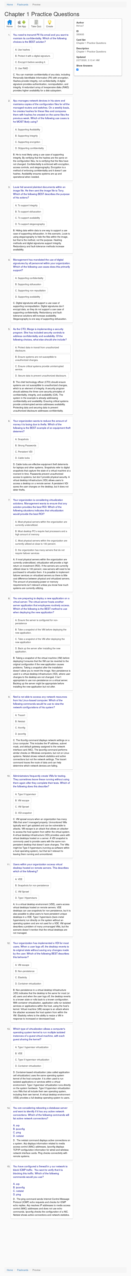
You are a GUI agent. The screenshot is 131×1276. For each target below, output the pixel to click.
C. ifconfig (20, 727)
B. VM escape (22, 800)
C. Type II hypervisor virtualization (32, 1059)
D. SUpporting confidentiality (29, 148)
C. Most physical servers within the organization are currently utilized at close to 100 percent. (41, 542)
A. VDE (18, 879)
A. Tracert (20, 715)
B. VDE (18, 1053)
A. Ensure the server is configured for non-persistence (36, 621)
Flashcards (22, 4)
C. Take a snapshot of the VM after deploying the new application (40, 640)
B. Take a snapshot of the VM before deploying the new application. (40, 631)
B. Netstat (20, 721)
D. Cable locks (22, 457)
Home (10, 4)
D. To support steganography (30, 224)
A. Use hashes (22, 49)
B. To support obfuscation (28, 211)
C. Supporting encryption (27, 141)
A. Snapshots (22, 439)
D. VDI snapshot (23, 812)
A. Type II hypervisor (25, 794)
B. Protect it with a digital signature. (33, 55)
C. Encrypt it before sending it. (30, 62)
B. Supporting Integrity (26, 135)
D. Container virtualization (28, 983)
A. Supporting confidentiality (29, 278)
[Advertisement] (100, 107)
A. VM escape (22, 964)
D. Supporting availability (27, 296)
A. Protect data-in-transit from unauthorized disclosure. (37, 349)
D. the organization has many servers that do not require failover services (40, 551)
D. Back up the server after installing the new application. (37, 650)
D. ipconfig (20, 733)
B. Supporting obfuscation (28, 284)
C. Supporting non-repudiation (30, 290)
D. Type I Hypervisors (26, 897)
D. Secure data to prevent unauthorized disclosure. (41, 375)
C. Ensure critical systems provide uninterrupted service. (39, 368)
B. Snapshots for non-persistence (32, 885)
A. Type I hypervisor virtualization (32, 1047)
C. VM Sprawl (22, 806)
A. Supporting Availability (27, 129)
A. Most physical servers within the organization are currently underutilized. (41, 523)
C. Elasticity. (21, 977)
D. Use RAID (21, 68)
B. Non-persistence (25, 971)
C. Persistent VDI (23, 451)
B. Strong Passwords (25, 445)
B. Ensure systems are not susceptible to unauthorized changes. (35, 358)
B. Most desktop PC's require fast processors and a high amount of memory (41, 533)
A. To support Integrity (26, 205)
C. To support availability (27, 217)
